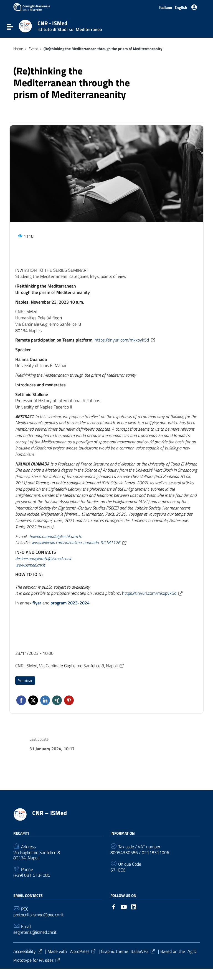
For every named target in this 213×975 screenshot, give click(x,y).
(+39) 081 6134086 (31, 875)
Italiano (165, 7)
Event (33, 49)
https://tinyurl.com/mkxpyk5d (122, 340)
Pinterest (69, 700)
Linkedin (45, 700)
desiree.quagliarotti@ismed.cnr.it (43, 558)
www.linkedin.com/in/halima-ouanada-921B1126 (75, 542)
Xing (57, 700)
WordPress (79, 951)
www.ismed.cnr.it (30, 565)
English (180, 7)
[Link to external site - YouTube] (123, 906)
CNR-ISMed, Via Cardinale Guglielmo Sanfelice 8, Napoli (66, 666)
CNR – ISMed (49, 813)
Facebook (21, 700)
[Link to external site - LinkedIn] (133, 906)
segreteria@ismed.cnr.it (35, 932)
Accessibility (24, 951)
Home (18, 49)
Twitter (33, 700)
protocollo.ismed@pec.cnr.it (38, 914)
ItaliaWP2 (140, 951)
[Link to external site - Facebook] (113, 906)
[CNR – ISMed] (25, 25)
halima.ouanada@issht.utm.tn (55, 536)
